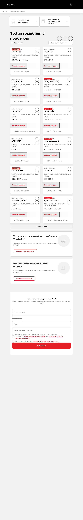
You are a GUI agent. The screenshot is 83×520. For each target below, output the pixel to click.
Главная (4, 11)
